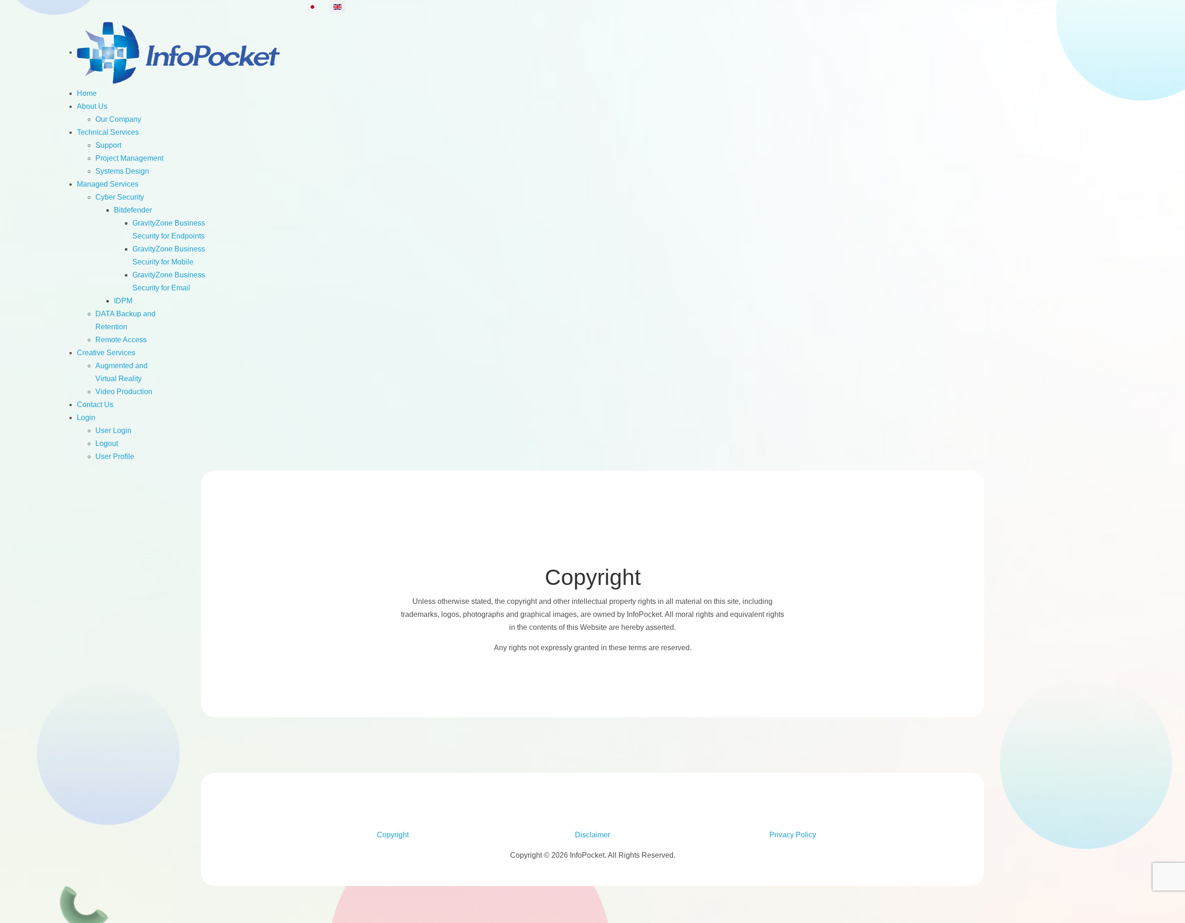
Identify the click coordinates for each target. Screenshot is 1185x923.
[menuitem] (179, 52)
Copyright (393, 835)
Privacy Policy (792, 835)
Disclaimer (592, 835)
